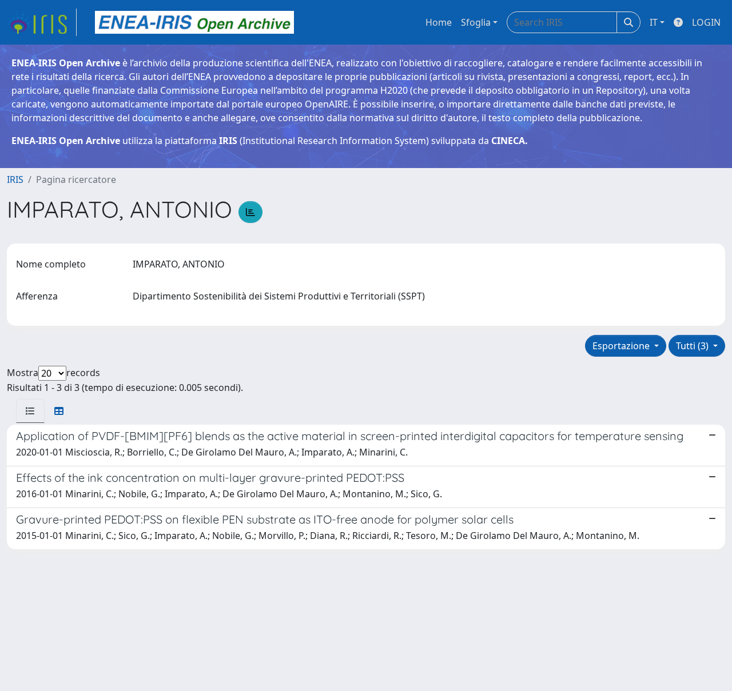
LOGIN (706, 22)
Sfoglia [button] (476, 22)
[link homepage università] (194, 22)
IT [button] (654, 22)
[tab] (30, 411)
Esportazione (622, 345)
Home (438, 22)
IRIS (15, 179)
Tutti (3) (693, 345)
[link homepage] (42, 22)
